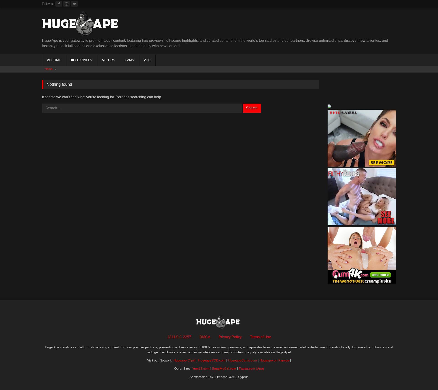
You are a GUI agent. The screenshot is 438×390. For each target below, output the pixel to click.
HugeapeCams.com (242, 360)
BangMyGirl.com (224, 368)
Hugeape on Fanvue (274, 360)
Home (48, 69)
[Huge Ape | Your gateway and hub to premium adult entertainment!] (82, 24)
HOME (56, 60)
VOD (147, 60)
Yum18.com (200, 368)
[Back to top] (424, 376)
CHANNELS (83, 60)
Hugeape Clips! (184, 360)
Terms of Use (260, 337)
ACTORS (108, 60)
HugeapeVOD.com (211, 360)
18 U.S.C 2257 (179, 337)
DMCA (204, 337)
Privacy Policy (230, 337)
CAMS (129, 60)
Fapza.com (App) (251, 368)
